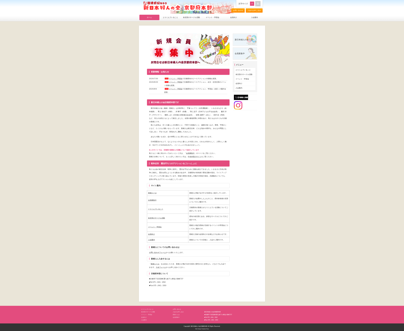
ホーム (149, 17)
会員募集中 (190, 153)
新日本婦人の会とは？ (245, 40)
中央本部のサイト (194, 157)
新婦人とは (152, 193)
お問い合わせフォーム (157, 252)
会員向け (233, 17)
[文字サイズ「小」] (252, 3)
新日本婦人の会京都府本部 (199, 326)
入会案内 (254, 17)
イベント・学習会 (212, 17)
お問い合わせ (238, 10)
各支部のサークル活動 (191, 17)
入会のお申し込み (254, 10)
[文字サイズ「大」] (257, 3)
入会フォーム (161, 267)
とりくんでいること (170, 17)
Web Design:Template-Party (202, 328)
